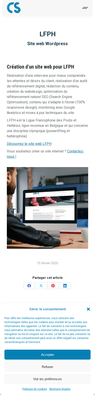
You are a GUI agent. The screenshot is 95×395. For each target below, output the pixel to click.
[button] (88, 309)
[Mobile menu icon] (85, 8)
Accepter (47, 354)
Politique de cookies (34, 389)
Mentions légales (59, 389)
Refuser (47, 367)
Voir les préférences (47, 379)
